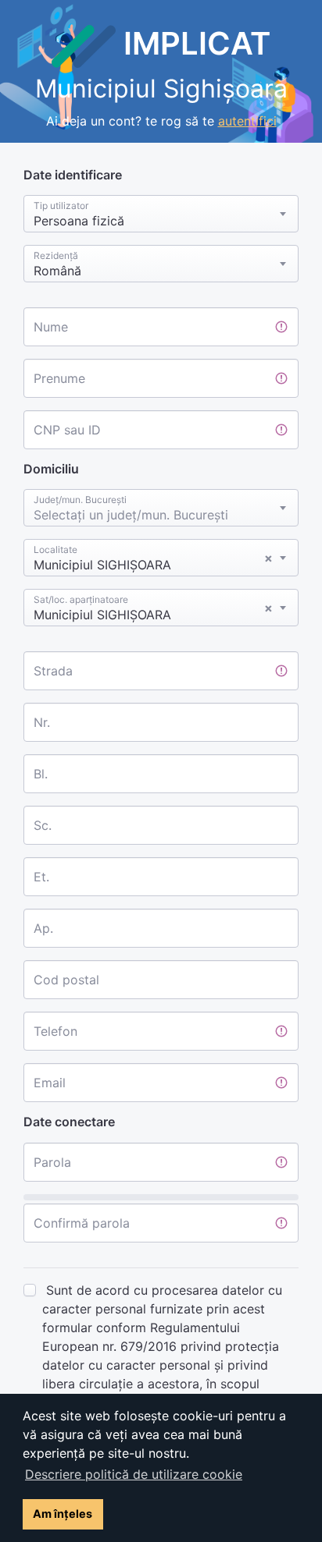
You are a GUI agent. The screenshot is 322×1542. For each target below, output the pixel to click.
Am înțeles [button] (62, 1513)
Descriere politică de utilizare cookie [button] (133, 1474)
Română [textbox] (57, 270)
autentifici (247, 121)
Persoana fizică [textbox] (79, 221)
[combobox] (161, 213)
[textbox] (161, 511)
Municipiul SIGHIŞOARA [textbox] (153, 561)
